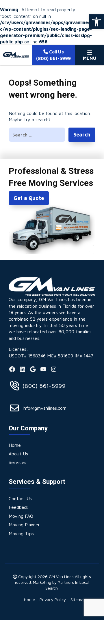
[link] (96, 21)
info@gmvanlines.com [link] (44, 408)
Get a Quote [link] (29, 198)
